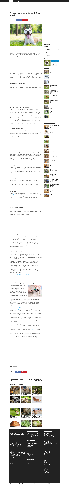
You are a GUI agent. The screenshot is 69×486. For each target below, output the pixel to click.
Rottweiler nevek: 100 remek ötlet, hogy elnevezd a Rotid (35, 380)
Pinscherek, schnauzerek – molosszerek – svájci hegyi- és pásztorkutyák (33, 444)
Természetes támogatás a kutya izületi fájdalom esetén (25, 417)
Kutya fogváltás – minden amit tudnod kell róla (24, 274)
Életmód (44, 1)
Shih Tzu (46, 469)
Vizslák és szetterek (31, 451)
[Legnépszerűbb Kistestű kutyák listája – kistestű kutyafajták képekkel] (46, 141)
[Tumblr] (15, 463)
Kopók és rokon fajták (31, 449)
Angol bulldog (47, 437)
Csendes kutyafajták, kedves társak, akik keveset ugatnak (54, 165)
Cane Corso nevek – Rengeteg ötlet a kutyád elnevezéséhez (54, 71)
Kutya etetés (46, 52)
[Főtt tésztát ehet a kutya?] (15, 399)
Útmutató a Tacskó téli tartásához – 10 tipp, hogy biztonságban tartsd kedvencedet (36, 405)
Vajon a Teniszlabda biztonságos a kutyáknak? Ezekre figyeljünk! (14, 417)
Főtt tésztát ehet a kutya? (14, 404)
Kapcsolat (32, 483)
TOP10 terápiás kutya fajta (54, 144)
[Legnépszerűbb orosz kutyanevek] (46, 77)
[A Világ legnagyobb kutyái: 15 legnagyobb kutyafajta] (46, 181)
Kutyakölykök (24, 1)
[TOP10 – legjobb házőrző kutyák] (46, 136)
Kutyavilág (38, 1)
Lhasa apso (46, 458)
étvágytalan (12, 194)
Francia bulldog (47, 451)
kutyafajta (18, 452)
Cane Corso (46, 449)
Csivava (45, 450)
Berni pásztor (47, 441)
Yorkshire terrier (47, 478)
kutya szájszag (15, 366)
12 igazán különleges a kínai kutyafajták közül (54, 185)
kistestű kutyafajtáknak (24, 307)
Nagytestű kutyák (47, 55)
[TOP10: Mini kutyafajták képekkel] (46, 132)
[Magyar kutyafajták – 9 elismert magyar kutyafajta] (46, 195)
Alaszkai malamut (47, 434)
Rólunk (28, 483)
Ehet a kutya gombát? (35, 394)
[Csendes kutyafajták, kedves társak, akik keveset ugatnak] (46, 166)
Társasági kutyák (30, 454)
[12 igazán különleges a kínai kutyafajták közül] (46, 186)
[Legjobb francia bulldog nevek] (46, 102)
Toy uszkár (46, 473)
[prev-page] (40, 384)
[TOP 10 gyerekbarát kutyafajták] (46, 176)
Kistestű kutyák (30, 434)
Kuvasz (45, 455)
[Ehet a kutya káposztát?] (37, 423)
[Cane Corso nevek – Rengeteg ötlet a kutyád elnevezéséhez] (46, 72)
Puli (45, 463)
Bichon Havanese (47, 442)
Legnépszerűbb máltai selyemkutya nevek (53, 81)
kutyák (32, 329)
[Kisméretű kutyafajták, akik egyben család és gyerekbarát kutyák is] (46, 156)
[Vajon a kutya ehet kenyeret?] (15, 423)
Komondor (46, 454)
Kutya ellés (29, 463)
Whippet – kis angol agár (49, 477)
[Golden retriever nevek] (46, 97)
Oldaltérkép (57, 483)
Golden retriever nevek (53, 95)
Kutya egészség (12, 393)
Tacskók (28, 447)
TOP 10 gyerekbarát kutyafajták (53, 175)
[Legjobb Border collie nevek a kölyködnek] (46, 112)
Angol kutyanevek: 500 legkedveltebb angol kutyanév (53, 106)
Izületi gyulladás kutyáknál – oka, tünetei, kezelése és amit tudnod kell (37, 417)
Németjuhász (47, 462)
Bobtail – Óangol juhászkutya (50, 445)
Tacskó (45, 471)
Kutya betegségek (23, 415)
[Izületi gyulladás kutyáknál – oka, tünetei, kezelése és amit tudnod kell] (37, 412)
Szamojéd (46, 470)
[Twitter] (17, 463)
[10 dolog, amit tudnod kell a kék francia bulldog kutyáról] (46, 171)
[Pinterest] (13, 463)
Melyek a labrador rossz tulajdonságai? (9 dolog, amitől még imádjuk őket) (26, 405)
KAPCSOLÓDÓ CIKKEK (14, 384)
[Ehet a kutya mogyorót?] (26, 390)
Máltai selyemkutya (48, 459)
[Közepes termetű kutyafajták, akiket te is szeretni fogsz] (46, 161)
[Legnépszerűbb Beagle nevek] (46, 87)
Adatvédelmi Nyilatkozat (51, 483)
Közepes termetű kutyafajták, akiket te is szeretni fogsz (53, 160)
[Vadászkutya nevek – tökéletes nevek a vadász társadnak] (46, 92)
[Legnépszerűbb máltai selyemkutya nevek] (46, 82)
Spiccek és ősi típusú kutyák (32, 448)
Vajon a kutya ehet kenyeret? (14, 427)
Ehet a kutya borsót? (24, 427)
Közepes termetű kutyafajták (33, 435)
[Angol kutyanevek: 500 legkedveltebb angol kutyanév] (46, 107)
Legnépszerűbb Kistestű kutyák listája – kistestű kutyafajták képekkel (54, 141)
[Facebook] (11, 463)
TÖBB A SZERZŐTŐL (21, 384)
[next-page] (41, 384)
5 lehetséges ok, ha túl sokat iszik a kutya (16, 380)
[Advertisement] (34, 5)
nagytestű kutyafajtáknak (22, 309)
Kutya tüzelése (30, 460)
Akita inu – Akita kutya (48, 433)
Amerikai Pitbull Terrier (48, 435)
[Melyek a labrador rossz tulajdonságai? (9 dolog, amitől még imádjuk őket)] (26, 399)
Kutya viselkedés (47, 49)
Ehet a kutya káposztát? (36, 427)
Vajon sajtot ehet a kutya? (14, 394)
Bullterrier (46, 447)
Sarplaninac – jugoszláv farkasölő (50, 468)
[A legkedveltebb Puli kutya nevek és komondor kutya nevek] (46, 116)
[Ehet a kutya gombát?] (37, 390)
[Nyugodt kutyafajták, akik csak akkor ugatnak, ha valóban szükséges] (46, 151)
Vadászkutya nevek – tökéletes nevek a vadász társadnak (54, 91)
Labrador (46, 456)
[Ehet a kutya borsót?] (26, 423)
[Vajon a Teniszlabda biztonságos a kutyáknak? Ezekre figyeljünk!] (15, 412)
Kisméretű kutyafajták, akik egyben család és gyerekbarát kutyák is (54, 155)
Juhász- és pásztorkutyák (32, 442)
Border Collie (46, 446)
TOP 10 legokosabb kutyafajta (53, 190)
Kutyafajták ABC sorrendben (32, 433)
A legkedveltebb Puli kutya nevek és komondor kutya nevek (54, 116)
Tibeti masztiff (47, 472)
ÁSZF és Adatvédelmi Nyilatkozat (42, 483)
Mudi (45, 461)
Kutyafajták (17, 1)
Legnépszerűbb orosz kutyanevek (53, 76)
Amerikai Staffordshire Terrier (50, 436)
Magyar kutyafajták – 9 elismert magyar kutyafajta (54, 194)
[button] (59, 1)
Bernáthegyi (46, 440)
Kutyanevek (31, 1)
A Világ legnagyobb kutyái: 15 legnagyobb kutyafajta (54, 180)
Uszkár (45, 474)
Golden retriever (47, 452)
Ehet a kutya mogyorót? (24, 394)
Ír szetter (46, 453)
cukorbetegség (32, 168)
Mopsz (45, 460)
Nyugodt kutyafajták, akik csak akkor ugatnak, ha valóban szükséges (54, 150)
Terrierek (29, 446)
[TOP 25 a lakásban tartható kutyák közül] (46, 127)
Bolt (49, 1)
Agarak (28, 455)
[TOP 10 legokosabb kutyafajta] (46, 191)
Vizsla (45, 475)
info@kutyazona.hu (18, 461)
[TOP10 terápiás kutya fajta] (46, 146)
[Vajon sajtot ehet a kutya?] (15, 390)
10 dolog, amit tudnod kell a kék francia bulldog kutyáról (54, 170)
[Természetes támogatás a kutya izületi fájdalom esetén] (26, 412)
